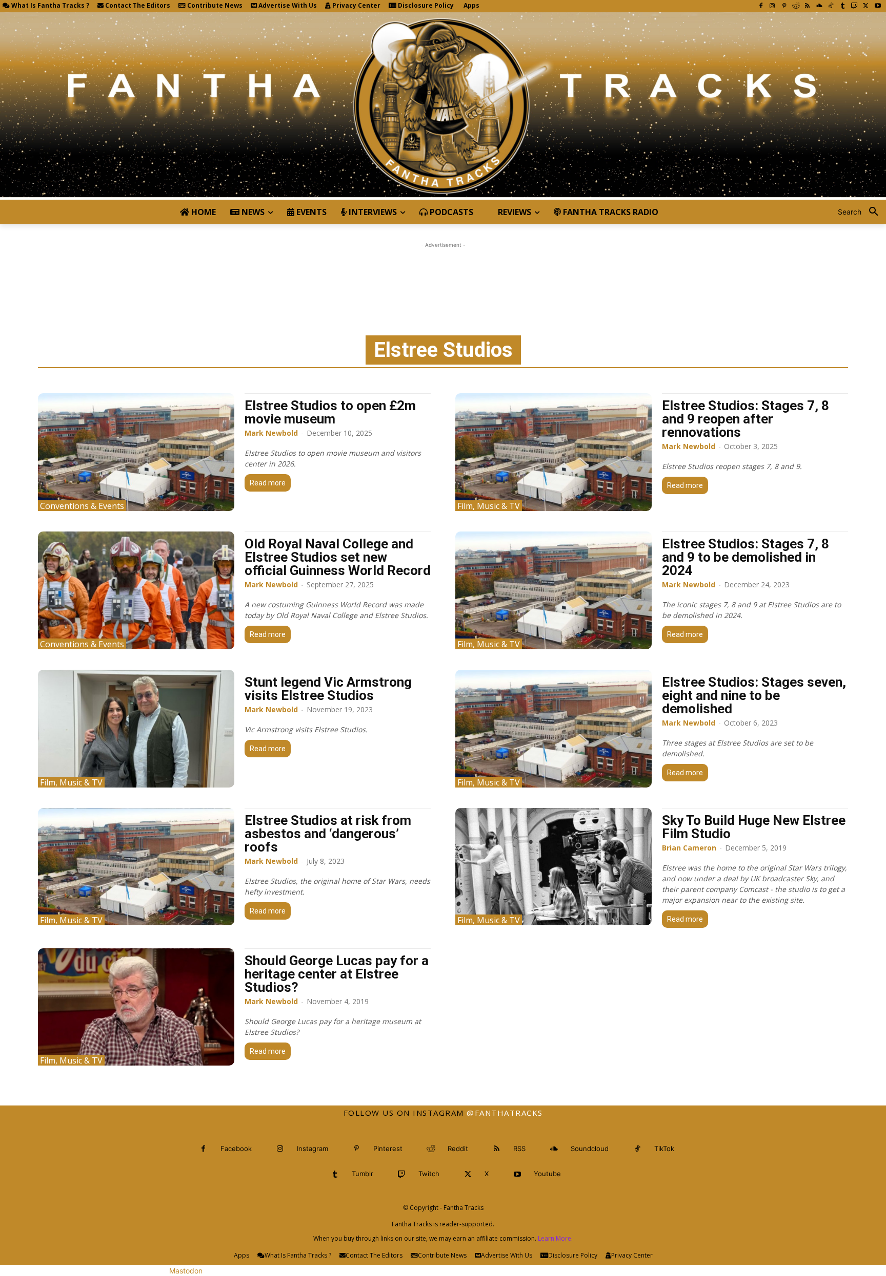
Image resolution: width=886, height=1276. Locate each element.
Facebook (236, 1148)
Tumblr (362, 1173)
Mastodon (186, 1270)
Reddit (458, 1148)
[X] (866, 6)
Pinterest (387, 1148)
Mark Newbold (271, 433)
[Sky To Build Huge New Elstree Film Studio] (553, 867)
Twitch (428, 1173)
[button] (862, 212)
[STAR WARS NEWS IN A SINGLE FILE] (443, 106)
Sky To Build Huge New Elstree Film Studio (753, 827)
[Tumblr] (843, 6)
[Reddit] (796, 6)
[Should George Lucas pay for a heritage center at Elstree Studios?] (136, 1007)
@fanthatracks (505, 1113)
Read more (268, 483)
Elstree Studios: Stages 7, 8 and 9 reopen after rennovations (745, 419)
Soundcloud (590, 1148)
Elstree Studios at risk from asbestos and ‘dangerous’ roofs (328, 834)
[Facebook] (761, 6)
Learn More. (555, 1238)
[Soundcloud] (819, 6)
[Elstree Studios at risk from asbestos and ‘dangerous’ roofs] (136, 867)
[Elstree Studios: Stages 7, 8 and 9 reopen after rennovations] (553, 452)
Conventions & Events (82, 505)
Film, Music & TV (488, 505)
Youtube (547, 1173)
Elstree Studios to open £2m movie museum (330, 412)
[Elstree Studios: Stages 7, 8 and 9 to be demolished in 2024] (553, 590)
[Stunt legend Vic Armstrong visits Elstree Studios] (136, 729)
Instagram (312, 1148)
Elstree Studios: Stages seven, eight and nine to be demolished (754, 695)
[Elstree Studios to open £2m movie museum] (136, 452)
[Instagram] (772, 6)
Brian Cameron (689, 848)
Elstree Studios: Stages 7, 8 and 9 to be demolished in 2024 (745, 557)
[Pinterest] (784, 6)
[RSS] (807, 6)
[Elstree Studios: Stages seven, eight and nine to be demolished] (553, 729)
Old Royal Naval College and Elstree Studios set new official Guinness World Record (338, 557)
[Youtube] (877, 6)
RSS (519, 1148)
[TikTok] (831, 6)
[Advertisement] (443, 273)
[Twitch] (854, 6)
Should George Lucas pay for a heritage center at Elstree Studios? (337, 974)
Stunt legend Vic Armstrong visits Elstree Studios (328, 688)
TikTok (664, 1148)
